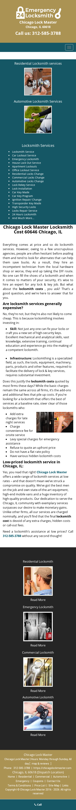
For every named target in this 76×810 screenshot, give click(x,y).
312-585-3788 (46, 33)
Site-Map (54, 785)
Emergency (22, 781)
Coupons (38, 781)
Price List (40, 785)
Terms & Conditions (19, 785)
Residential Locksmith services (38, 63)
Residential (25, 776)
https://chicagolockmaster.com (52, 768)
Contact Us (53, 781)
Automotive (60, 776)
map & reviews (41, 763)
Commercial (42, 776)
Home (11, 776)
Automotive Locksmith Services (38, 101)
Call (39, 804)
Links (65, 785)
